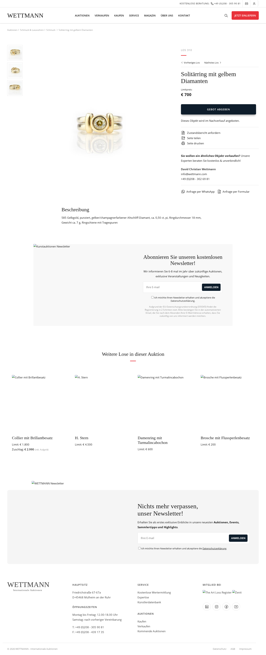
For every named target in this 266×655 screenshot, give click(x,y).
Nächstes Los (211, 62)
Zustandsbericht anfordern (203, 133)
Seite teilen (193, 138)
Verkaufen (102, 15)
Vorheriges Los (191, 62)
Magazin (150, 15)
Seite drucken (195, 143)
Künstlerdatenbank (149, 602)
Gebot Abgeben (218, 109)
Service (134, 15)
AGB (233, 648)
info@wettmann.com (194, 174)
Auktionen (82, 15)
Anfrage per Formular (236, 191)
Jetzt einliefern (245, 15)
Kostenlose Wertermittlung (154, 592)
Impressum (245, 648)
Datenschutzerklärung (183, 300)
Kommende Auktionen (152, 631)
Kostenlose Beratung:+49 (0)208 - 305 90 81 (210, 3)
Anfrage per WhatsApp (200, 191)
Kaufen (119, 15)
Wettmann (25, 15)
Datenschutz (219, 648)
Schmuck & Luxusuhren (32, 29)
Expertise (143, 597)
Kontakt (184, 15)
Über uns (167, 15)
